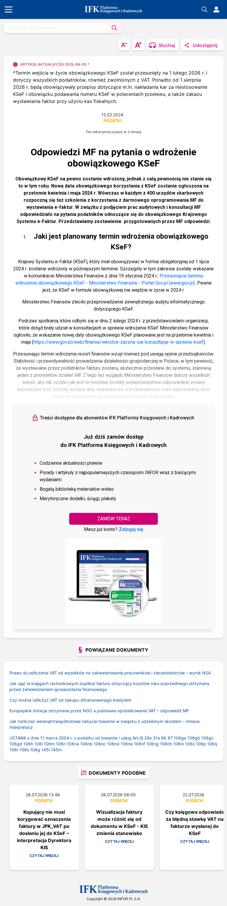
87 (170, 737)
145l (45, 749)
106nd (113, 743)
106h (28, 743)
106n (61, 743)
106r (13, 749)
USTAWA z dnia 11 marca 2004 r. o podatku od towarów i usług (76, 737)
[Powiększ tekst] (138, 44)
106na (73, 743)
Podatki (112, 120)
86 (163, 737)
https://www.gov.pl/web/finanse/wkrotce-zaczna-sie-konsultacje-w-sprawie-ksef (118, 342)
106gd (15, 743)
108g (35, 749)
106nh (166, 743)
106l (38, 743)
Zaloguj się (131, 529)
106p (201, 743)
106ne (127, 743)
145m (56, 749)
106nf (139, 743)
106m (49, 743)
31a (156, 737)
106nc (100, 743)
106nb (86, 743)
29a (148, 737)
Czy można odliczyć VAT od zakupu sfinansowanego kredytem (70, 699)
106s (24, 749)
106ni (178, 743)
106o (190, 743)
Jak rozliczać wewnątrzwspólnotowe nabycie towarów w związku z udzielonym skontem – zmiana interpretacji (104, 724)
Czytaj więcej (44, 855)
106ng (152, 743)
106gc (207, 737)
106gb (193, 737)
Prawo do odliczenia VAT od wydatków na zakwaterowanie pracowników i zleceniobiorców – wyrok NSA (110, 672)
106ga (180, 737)
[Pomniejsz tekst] (124, 44)
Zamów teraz (113, 518)
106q (212, 743)
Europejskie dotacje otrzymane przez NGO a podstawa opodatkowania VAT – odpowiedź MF (99, 710)
